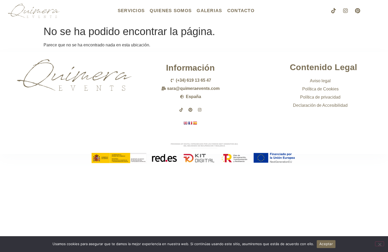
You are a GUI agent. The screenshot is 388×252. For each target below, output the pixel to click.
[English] (185, 122)
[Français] (190, 122)
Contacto (240, 10)
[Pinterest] (357, 11)
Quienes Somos (171, 10)
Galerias (209, 10)
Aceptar (326, 244)
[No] (379, 243)
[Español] (195, 122)
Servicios (131, 10)
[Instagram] (345, 11)
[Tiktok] (333, 11)
